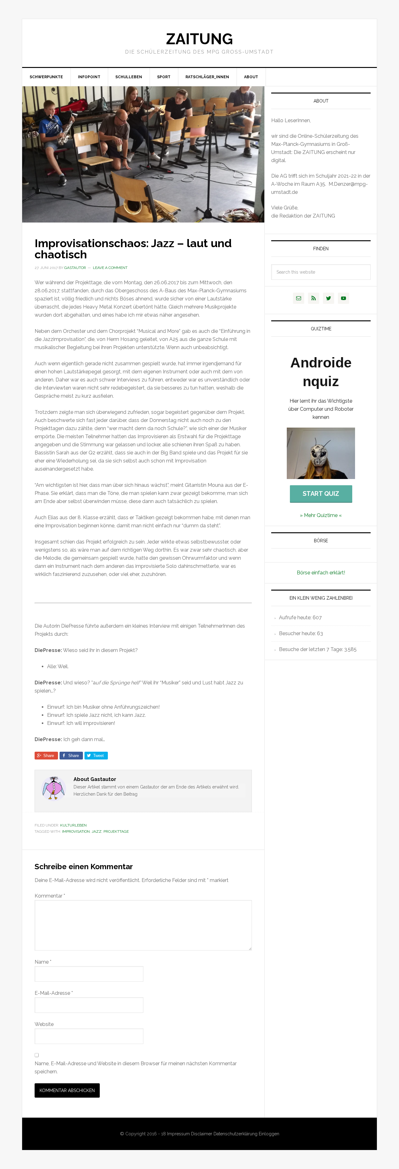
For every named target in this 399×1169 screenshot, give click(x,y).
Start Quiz (321, 493)
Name (43, 962)
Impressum (179, 1133)
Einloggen (269, 1133)
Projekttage (116, 831)
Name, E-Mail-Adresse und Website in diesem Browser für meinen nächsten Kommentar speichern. (136, 1068)
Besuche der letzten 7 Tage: (311, 649)
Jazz (97, 831)
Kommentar (50, 896)
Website (44, 1024)
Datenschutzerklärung (236, 1133)
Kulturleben (73, 825)
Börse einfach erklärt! (321, 573)
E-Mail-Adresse (54, 993)
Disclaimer (202, 1133)
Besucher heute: (298, 633)
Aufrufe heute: (296, 617)
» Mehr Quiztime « (321, 515)
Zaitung (199, 39)
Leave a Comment (110, 268)
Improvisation (76, 831)
